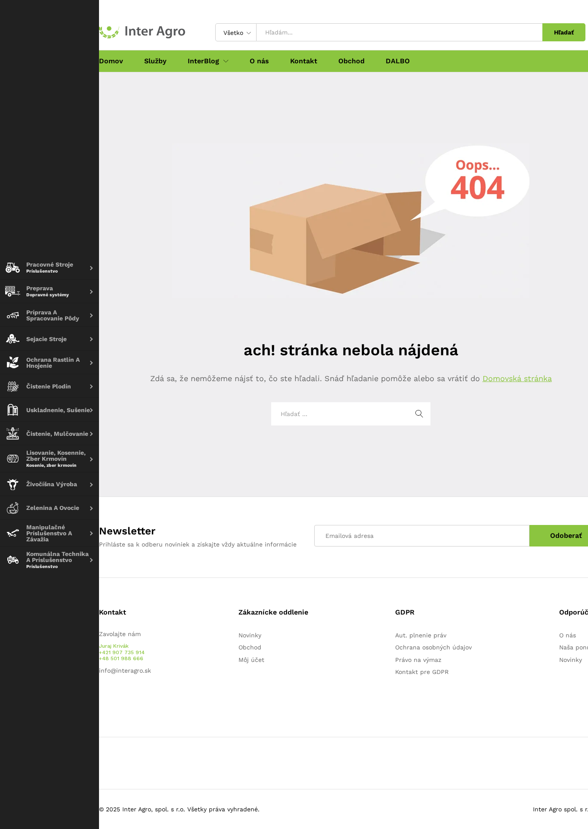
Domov (111, 61)
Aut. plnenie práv (420, 635)
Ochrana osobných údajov (433, 647)
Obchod (351, 61)
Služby (155, 61)
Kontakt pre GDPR (422, 671)
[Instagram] (128, 697)
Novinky (249, 635)
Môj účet (251, 659)
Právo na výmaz (418, 659)
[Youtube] (114, 697)
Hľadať (564, 32)
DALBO (398, 61)
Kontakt (303, 61)
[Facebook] (101, 697)
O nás (259, 61)
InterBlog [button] (203, 61)
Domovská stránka (517, 378)
